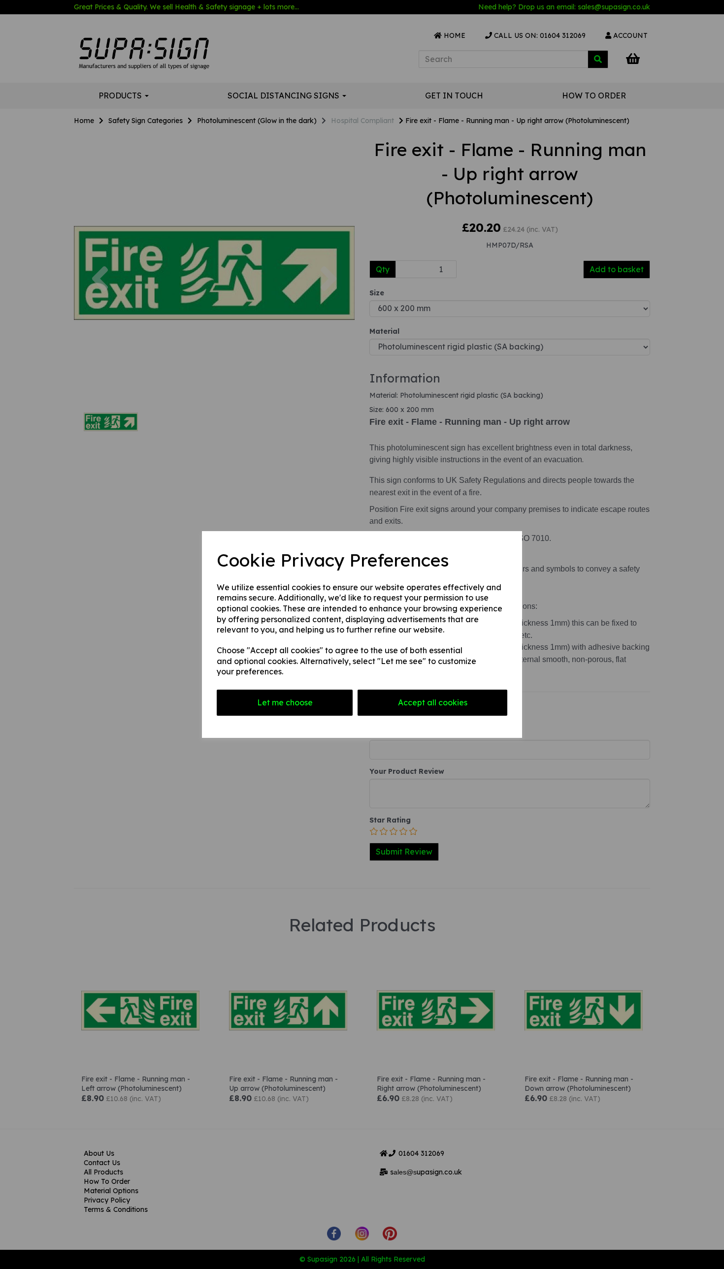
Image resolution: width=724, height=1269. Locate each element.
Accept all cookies (432, 702)
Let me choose (285, 702)
